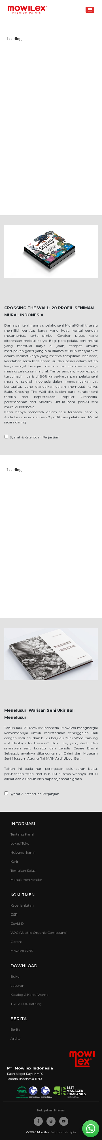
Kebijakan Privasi (51, 1110)
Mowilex (43, 1132)
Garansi (16, 941)
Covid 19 (17, 923)
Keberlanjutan (22, 905)
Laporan (17, 985)
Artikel (15, 1038)
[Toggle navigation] (90, 10)
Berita (15, 1029)
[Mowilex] (27, 10)
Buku (15, 976)
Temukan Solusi (23, 870)
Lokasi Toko (19, 843)
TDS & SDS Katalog (26, 1004)
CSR (14, 914)
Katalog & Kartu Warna (29, 994)
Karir (14, 861)
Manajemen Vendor (26, 879)
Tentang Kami (22, 834)
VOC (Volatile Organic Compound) (38, 932)
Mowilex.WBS (21, 951)
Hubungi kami (22, 852)
